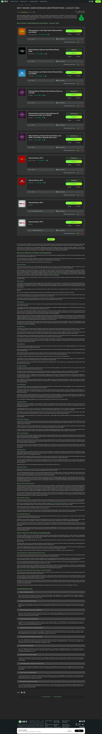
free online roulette (24, 319)
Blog (46, 723)
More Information (69, 731)
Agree (79, 730)
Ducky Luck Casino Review (49, 728)
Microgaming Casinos (56, 725)
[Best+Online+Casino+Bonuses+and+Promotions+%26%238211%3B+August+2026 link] (22, 692)
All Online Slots (46, 696)
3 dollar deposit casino (49, 354)
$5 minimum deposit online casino (55, 274)
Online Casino (13, 1)
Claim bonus (73, 30)
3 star (24, 12)
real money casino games (56, 503)
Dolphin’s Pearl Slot (66, 726)
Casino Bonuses (34, 1)
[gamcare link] (77, 724)
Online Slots (23, 1)
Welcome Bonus (58, 696)
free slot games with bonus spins (34, 408)
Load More (50, 239)
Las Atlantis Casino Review (49, 725)
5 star (26, 12)
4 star (25, 12)
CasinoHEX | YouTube (80, 721)
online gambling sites (28, 247)
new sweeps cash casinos (79, 422)
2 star (22, 12)
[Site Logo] (5, 1)
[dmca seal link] (82, 727)
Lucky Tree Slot (65, 727)
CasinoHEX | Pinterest (84, 721)
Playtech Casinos (57, 727)
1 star (21, 12)
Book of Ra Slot (65, 724)
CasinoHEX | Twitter (82, 721)
